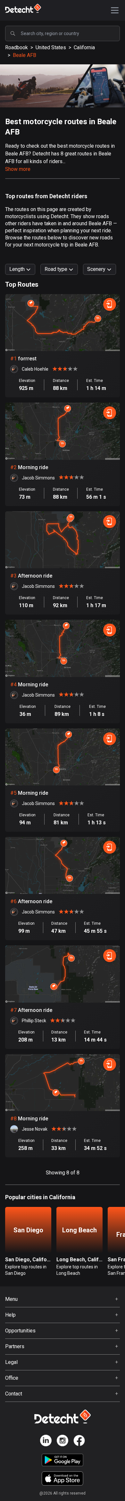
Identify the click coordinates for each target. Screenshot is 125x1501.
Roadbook (16, 47)
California (84, 47)
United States (51, 47)
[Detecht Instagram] (62, 1442)
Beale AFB (24, 55)
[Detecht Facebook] (79, 1442)
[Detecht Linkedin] (46, 1442)
